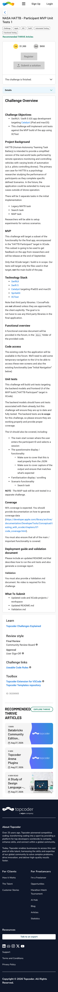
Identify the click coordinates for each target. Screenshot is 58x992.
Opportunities (37, 883)
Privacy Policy (9, 964)
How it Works (9, 877)
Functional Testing (10, 32)
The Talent (7, 883)
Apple (16, 28)
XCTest (15, 297)
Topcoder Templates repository (23, 685)
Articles (34, 912)
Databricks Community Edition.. (16, 734)
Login (50, 3)
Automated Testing (42, 28)
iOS (23, 28)
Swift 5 (15, 285)
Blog (33, 906)
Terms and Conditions (12, 958)
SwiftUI (15, 281)
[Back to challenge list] (4, 12)
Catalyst (25, 122)
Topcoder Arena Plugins (14, 759)
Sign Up (36, 3)
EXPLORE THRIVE (42, 709)
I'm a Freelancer (38, 877)
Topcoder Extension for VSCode (23, 681)
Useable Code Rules (17, 667)
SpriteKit (15, 293)
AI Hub (34, 899)
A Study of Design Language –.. (16, 783)
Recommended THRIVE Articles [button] (18, 36)
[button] (23, 3)
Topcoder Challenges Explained (23, 626)
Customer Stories (10, 890)
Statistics (35, 918)
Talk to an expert (28, 936)
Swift (30, 28)
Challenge (7, 28)
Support (6, 952)
